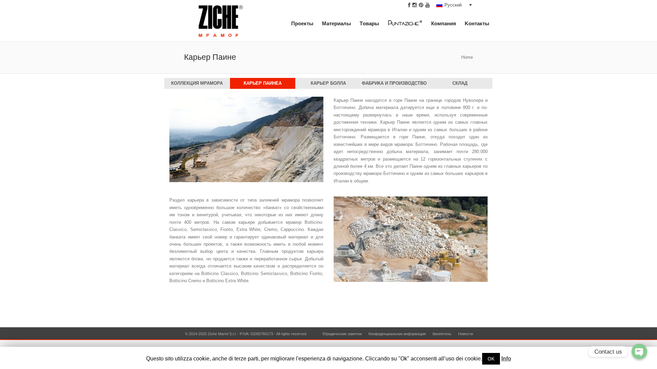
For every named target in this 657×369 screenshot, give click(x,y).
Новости (465, 334)
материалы (336, 23)
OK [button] (491, 358)
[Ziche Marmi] (220, 23)
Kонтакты (477, 23)
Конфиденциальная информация (397, 334)
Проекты (302, 23)
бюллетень (442, 334)
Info (506, 358)
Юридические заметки (342, 334)
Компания (443, 23)
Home (467, 57)
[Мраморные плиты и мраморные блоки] (408, 25)
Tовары (369, 23)
